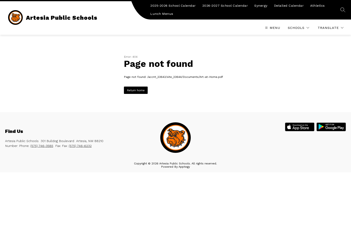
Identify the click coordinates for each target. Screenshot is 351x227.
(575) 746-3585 (41, 146)
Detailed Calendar (289, 6)
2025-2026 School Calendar (173, 6)
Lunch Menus (161, 14)
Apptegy (184, 166)
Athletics (317, 6)
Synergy (261, 6)
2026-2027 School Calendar (225, 6)
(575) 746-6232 (80, 146)
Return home (136, 90)
